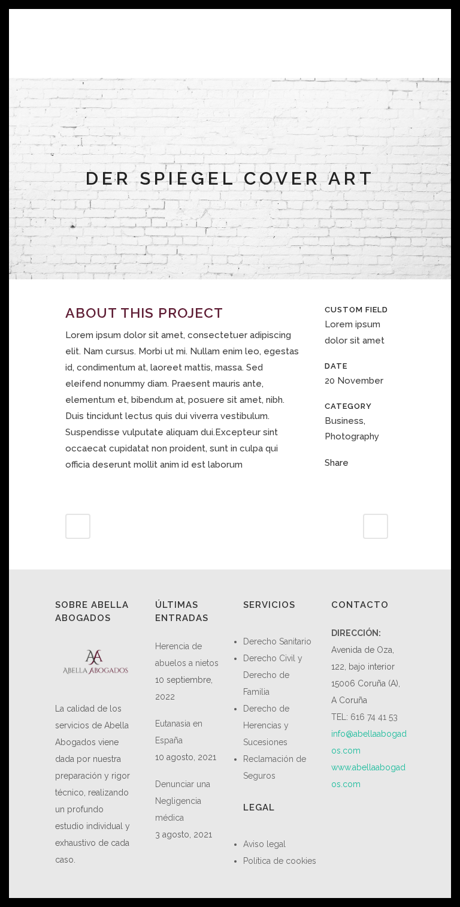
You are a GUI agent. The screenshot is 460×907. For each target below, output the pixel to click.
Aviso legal (264, 844)
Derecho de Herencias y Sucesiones (266, 725)
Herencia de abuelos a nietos (187, 654)
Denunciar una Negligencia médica (182, 800)
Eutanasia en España (178, 732)
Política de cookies (279, 861)
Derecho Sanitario (277, 641)
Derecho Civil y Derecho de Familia (272, 675)
